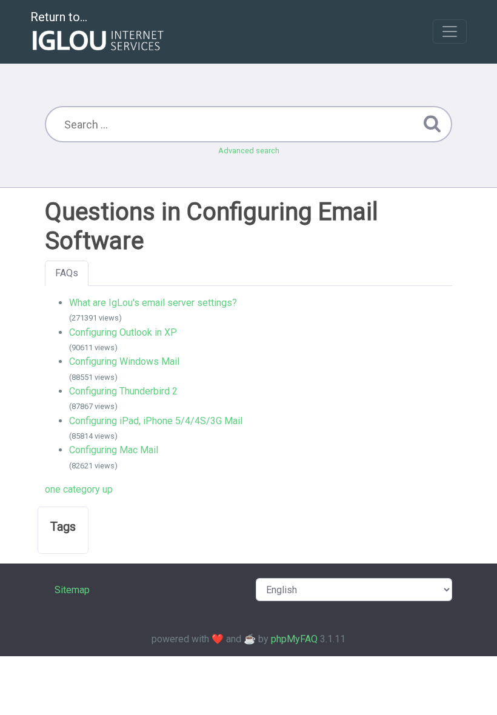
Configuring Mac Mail (113, 450)
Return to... (58, 17)
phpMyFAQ (294, 639)
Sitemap (72, 590)
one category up (79, 489)
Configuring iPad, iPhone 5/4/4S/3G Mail (155, 421)
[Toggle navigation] (450, 31)
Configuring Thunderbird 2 (123, 391)
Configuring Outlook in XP (123, 332)
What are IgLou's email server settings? (153, 302)
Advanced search (248, 150)
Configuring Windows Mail (124, 361)
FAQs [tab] (66, 273)
